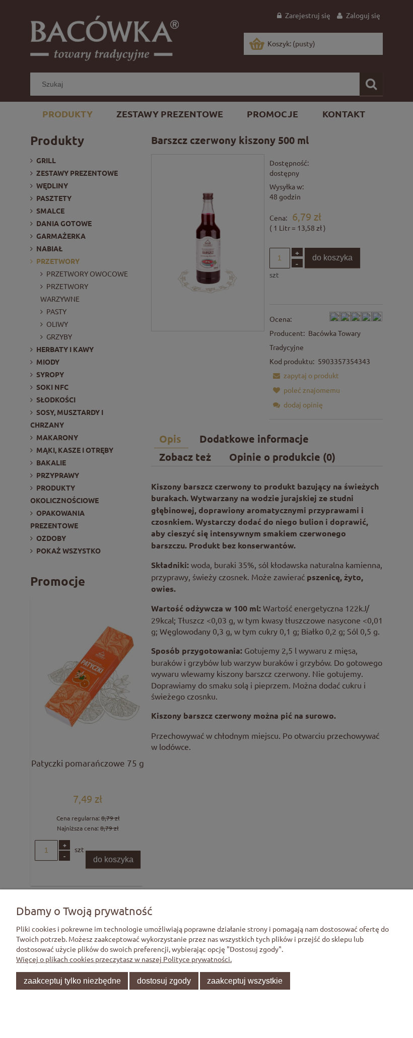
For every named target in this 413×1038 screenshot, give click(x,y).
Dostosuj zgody (164, 980)
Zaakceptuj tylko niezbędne (72, 980)
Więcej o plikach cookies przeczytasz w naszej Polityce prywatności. (124, 958)
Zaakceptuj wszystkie (245, 980)
